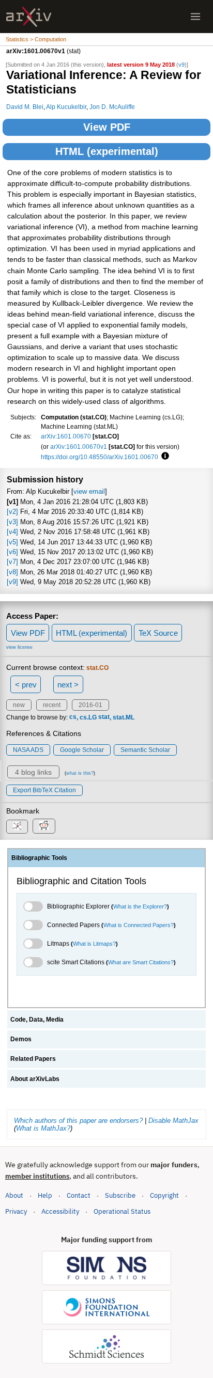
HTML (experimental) (106, 151)
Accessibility (60, 1211)
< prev (26, 684)
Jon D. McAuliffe (112, 106)
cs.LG (88, 717)
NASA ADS (28, 750)
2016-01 (90, 705)
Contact (78, 1195)
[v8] (12, 572)
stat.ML (123, 717)
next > (68, 684)
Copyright (164, 1195)
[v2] (12, 511)
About (14, 1195)
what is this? (80, 773)
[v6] (12, 552)
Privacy (16, 1211)
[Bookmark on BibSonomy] (17, 827)
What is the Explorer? (140, 906)
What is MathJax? (43, 1128)
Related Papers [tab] (33, 1059)
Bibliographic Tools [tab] (39, 858)
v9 (181, 64)
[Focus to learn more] (163, 456)
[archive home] (28, 17)
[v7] (12, 562)
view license (19, 647)
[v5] (12, 542)
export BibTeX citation (44, 790)
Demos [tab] (21, 1039)
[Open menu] (195, 16)
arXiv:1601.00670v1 (78, 446)
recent (51, 705)
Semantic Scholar (145, 750)
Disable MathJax (173, 1120)
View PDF (106, 127)
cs (73, 717)
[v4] (12, 532)
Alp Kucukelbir (66, 106)
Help (45, 1195)
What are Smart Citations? (141, 962)
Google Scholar (82, 750)
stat (104, 717)
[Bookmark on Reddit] (44, 826)
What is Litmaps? (94, 944)
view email (89, 491)
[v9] (12, 582)
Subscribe (120, 1195)
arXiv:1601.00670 (66, 436)
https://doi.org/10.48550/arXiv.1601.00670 (99, 456)
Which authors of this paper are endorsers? (78, 1120)
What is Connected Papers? (138, 925)
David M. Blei (24, 106)
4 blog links (33, 772)
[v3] (12, 522)
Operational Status (122, 1211)
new (19, 705)
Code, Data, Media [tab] (37, 1019)
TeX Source (158, 633)
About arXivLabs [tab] (34, 1079)
